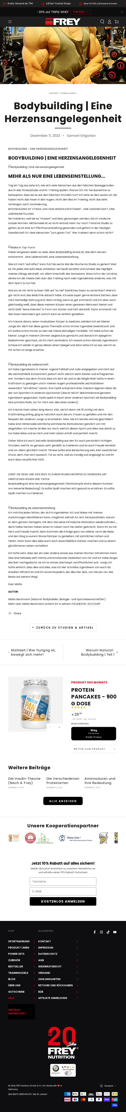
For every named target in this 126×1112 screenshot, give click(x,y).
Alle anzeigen (63, 801)
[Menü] (74, 1066)
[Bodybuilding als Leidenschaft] (28, 365)
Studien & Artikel (68, 93)
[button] (102, 21)
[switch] (68, 1073)
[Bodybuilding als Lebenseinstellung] (31, 508)
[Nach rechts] (59, 727)
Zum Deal (79, 11)
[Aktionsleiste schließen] (122, 12)
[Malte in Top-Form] (21, 248)
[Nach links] (51, 727)
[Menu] (10, 21)
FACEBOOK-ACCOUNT (86, 604)
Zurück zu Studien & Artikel (65, 628)
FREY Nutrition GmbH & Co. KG (30, 1085)
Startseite (53, 93)
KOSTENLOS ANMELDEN (63, 901)
